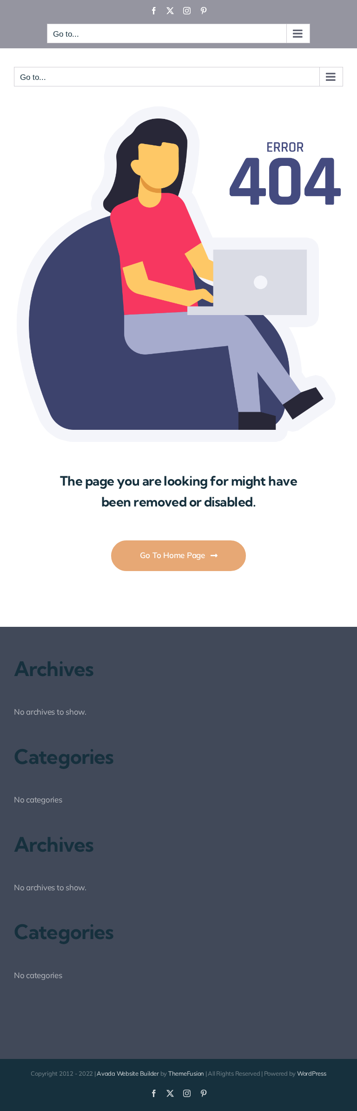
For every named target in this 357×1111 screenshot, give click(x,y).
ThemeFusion (186, 1073)
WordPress (311, 1073)
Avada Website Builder (128, 1073)
